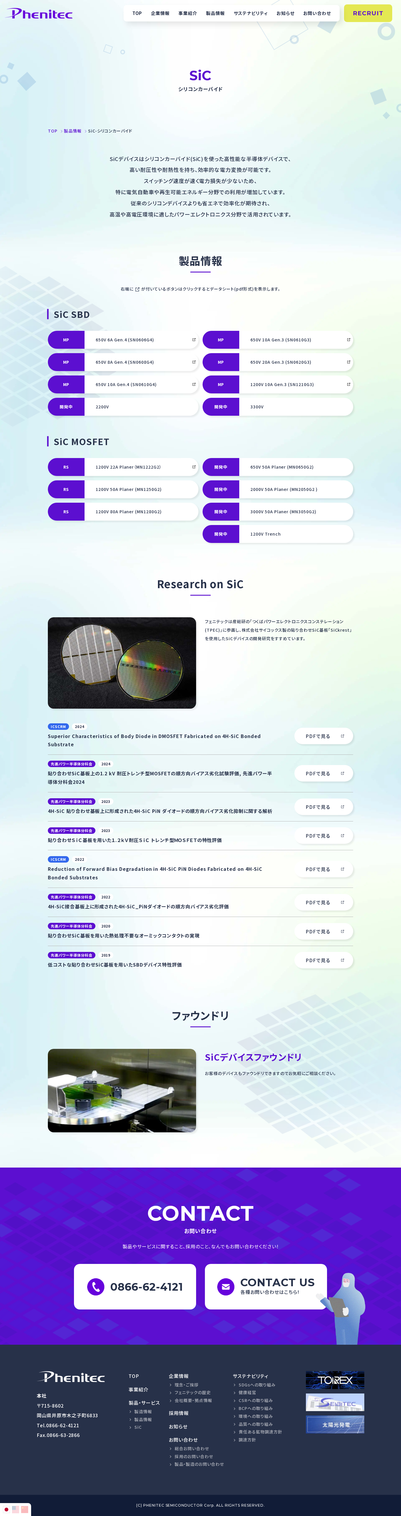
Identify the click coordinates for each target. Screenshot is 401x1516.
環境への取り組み (256, 1416)
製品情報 (215, 13)
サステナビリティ (251, 13)
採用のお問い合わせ (194, 1456)
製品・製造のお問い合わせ (199, 1464)
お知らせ (285, 13)
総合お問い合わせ (192, 1448)
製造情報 (143, 1411)
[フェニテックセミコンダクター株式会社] (71, 1376)
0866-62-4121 (63, 1425)
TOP (137, 13)
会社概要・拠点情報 (193, 1400)
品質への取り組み (256, 1424)
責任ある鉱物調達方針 (260, 1432)
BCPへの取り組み (256, 1408)
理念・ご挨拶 (186, 1385)
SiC (138, 1427)
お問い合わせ (317, 13)
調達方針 (247, 1440)
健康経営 (247, 1392)
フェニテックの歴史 (193, 1392)
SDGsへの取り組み (257, 1385)
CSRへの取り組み (256, 1400)
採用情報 (179, 1412)
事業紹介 (187, 13)
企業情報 (160, 13)
